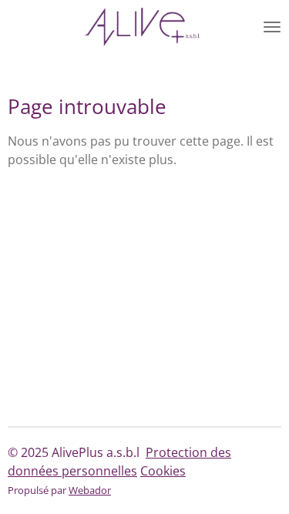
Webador (90, 490)
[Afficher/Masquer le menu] (272, 27)
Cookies (163, 470)
